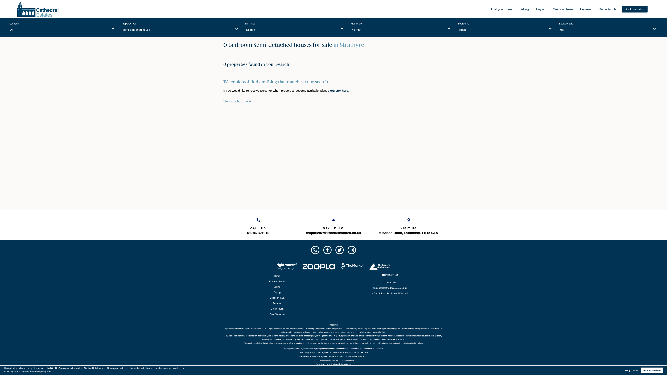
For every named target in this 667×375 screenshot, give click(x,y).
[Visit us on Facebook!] (327, 250)
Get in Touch (607, 9)
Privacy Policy (342, 349)
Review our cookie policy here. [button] (37, 371)
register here (339, 90)
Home (277, 275)
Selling (524, 9)
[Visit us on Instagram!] (352, 250)
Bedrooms (463, 23)
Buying (541, 9)
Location (14, 23)
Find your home (501, 9)
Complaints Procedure (325, 349)
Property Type (129, 23)
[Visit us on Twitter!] (339, 250)
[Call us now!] (315, 250)
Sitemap (379, 349)
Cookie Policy (355, 349)
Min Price (250, 23)
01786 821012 (390, 282)
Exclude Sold (566, 23)
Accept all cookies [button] (652, 370)
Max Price (356, 23)
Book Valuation (635, 9)
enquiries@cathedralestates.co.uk (390, 287)
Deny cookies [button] (631, 370)
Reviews (585, 9)
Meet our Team (563, 9)
